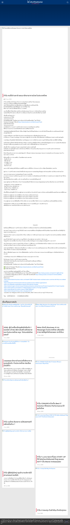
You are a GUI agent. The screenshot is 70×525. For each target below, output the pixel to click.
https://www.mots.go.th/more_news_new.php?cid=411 (18, 291)
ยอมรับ (66, 521)
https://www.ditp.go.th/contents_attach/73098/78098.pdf (19, 289)
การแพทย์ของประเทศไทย (23, 296)
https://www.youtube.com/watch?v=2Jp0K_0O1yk (50, 273)
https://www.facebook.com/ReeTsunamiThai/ (30, 122)
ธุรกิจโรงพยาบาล (11, 296)
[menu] (2, 2)
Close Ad (35, 225)
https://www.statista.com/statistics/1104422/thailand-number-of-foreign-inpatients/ (26, 287)
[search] (67, 2)
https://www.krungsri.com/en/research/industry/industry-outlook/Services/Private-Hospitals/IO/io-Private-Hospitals (34, 286)
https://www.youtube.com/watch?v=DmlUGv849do (48, 274)
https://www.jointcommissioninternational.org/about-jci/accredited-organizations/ (25, 282)
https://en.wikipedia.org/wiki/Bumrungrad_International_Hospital (21, 284)
